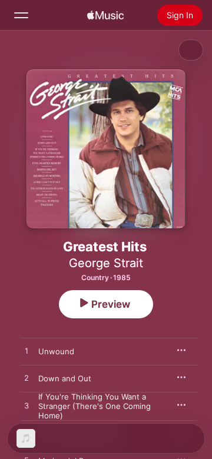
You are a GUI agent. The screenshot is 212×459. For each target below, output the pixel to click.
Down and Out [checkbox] (64, 378)
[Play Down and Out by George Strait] (26, 378)
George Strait (106, 263)
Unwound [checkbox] (56, 351)
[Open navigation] (21, 15)
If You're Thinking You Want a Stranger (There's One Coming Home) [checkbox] (94, 406)
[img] (105, 15)
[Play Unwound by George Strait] (26, 351)
